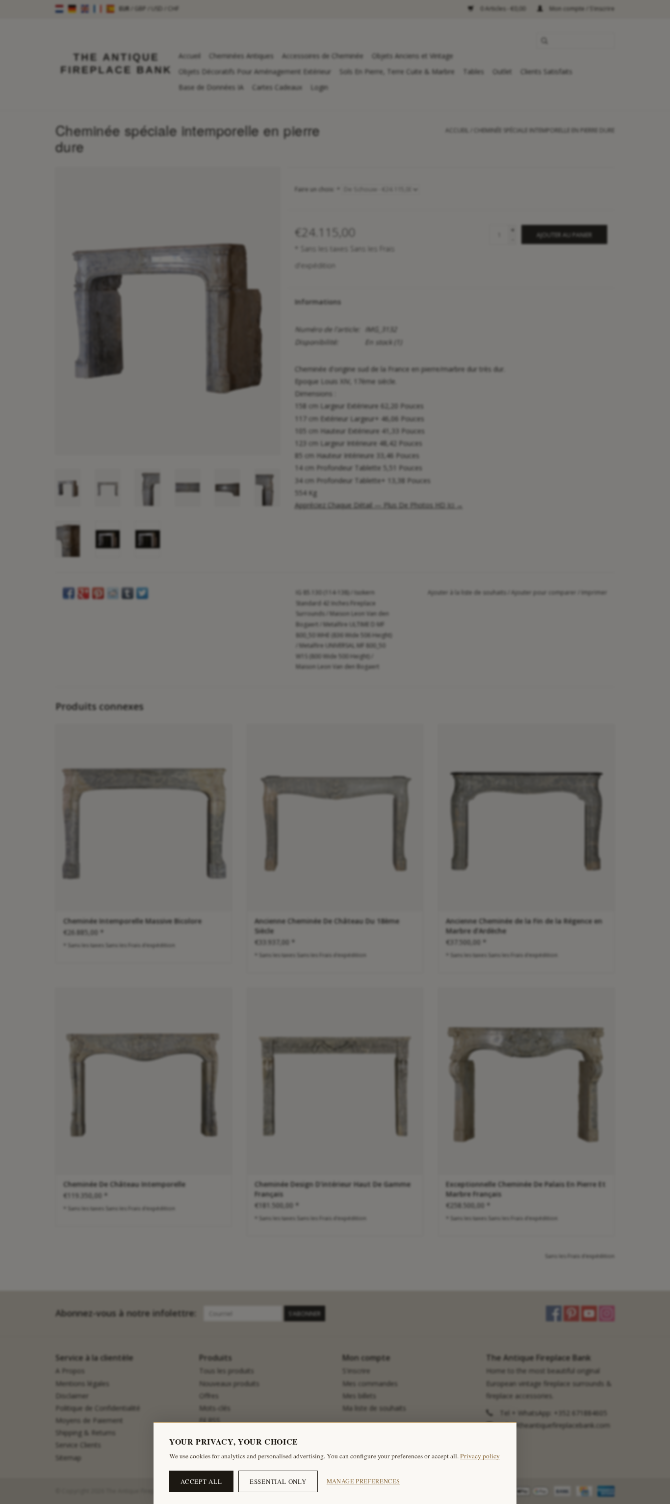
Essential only (278, 1481)
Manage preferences (363, 1481)
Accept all (201, 1481)
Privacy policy (480, 1455)
